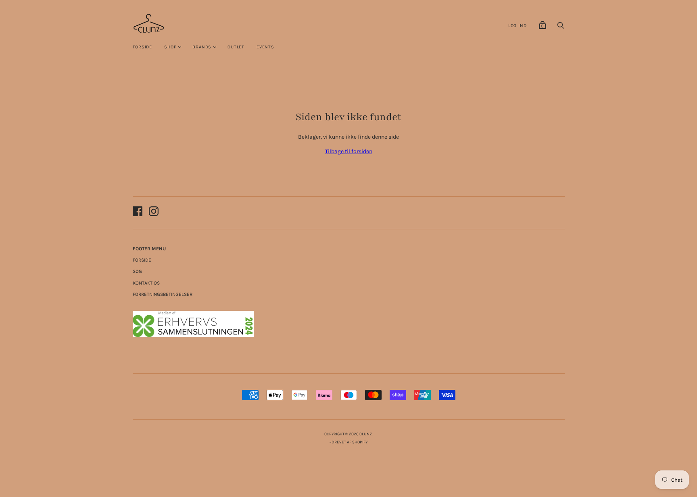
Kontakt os (146, 283)
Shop (170, 47)
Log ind (517, 25)
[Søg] (561, 27)
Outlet (235, 47)
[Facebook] (137, 212)
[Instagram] (154, 212)
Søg (137, 271)
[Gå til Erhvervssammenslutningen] (193, 335)
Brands (201, 47)
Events (265, 47)
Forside (142, 47)
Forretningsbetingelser (162, 294)
